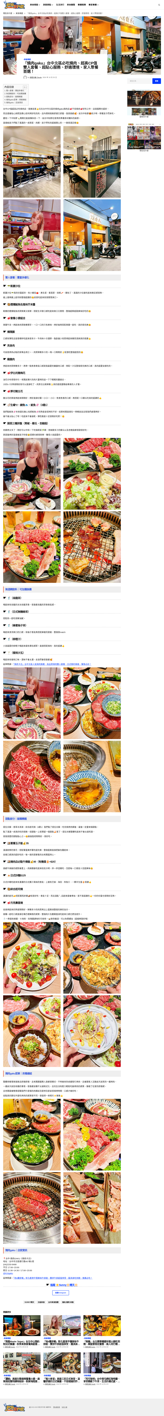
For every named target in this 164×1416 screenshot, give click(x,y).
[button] (159, 5)
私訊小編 (64, 1407)
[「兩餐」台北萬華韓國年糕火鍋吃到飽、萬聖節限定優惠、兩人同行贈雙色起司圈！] (102, 1325)
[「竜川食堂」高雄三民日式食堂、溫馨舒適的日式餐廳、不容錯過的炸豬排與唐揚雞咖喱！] (62, 1362)
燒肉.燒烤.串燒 (67, 1302)
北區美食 (41, 1302)
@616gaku (8, 1273)
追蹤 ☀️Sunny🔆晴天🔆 (64, 1284)
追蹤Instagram (60, 1293)
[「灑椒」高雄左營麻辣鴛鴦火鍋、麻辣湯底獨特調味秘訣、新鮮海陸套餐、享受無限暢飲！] (22, 1362)
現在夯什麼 (7, 13)
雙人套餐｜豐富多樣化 (15, 91)
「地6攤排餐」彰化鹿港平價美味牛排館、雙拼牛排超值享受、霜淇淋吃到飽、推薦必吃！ (53, 1278)
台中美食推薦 (53, 1302)
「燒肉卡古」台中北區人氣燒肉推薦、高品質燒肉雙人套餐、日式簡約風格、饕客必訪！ (52, 664)
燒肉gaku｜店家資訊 (14, 103)
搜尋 (156, 81)
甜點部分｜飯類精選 (14, 97)
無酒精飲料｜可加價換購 (16, 94)
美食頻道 (19, 13)
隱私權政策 (56, 1407)
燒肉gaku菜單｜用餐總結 (16, 100)
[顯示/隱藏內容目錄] (23, 87)
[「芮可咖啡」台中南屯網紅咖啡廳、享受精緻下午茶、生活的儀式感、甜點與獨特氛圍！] (102, 1362)
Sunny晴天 (29, 1302)
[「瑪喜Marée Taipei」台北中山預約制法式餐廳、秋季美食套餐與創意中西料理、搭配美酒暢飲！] (22, 1325)
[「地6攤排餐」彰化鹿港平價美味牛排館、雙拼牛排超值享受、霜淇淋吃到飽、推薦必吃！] (62, 1325)
